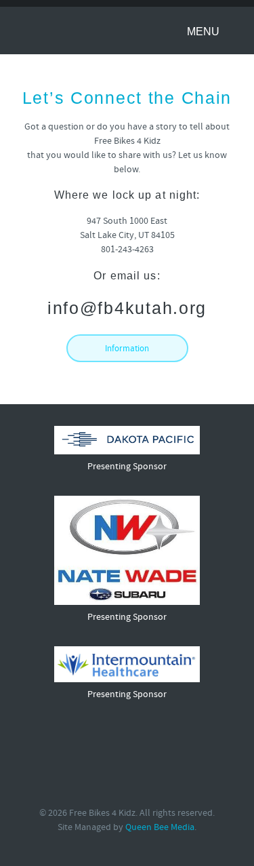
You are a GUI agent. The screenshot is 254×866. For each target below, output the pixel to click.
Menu (204, 31)
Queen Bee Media (159, 828)
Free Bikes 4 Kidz (66, 29)
